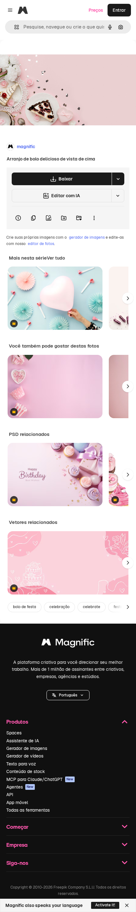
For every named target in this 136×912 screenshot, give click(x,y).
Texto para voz (21, 764)
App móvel (17, 802)
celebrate (91, 606)
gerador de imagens (87, 237)
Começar (17, 826)
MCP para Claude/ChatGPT (39, 779)
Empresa (17, 844)
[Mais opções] (94, 217)
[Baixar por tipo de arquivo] (118, 179)
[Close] (127, 905)
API (9, 794)
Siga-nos (17, 862)
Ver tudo (56, 258)
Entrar (119, 10)
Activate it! (105, 905)
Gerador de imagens (26, 748)
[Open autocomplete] (14, 27)
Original (40, 54)
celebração (59, 606)
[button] (68, 695)
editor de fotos (41, 243)
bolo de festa (24, 606)
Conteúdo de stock (25, 771)
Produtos (17, 721)
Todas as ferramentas (28, 810)
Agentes (20, 787)
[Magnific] (68, 644)
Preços (96, 10)
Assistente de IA (22, 741)
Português (68, 695)
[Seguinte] (127, 298)
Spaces (14, 733)
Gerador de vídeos (24, 756)
